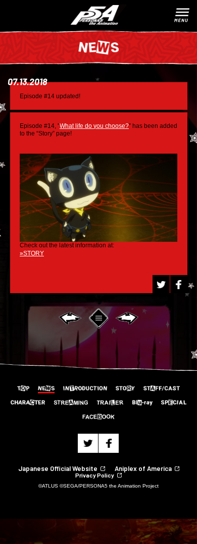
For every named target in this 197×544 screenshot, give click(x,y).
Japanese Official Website (57, 468)
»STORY (32, 253)
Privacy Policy (94, 475)
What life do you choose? (94, 125)
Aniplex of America (143, 468)
